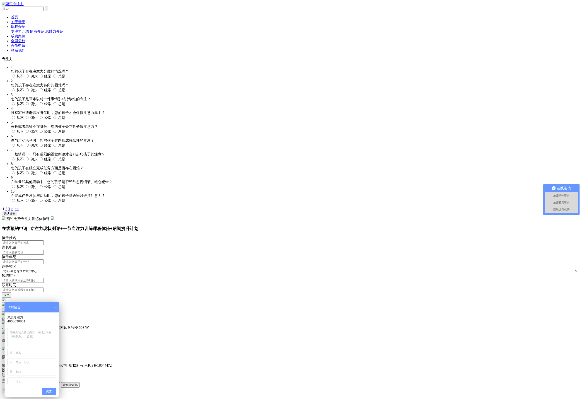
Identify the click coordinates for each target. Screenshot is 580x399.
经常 (48, 76)
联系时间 (9, 285)
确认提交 (9, 213)
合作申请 (18, 46)
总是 (61, 76)
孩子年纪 (9, 257)
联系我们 (18, 50)
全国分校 (18, 41)
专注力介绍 (20, 31)
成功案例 (18, 36)
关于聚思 (18, 22)
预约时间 (9, 275)
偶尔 (34, 76)
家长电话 (9, 247)
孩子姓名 (9, 238)
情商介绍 (37, 31)
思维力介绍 (54, 31)
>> (17, 209)
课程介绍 (18, 27)
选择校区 (9, 266)
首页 (14, 17)
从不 (21, 76)
